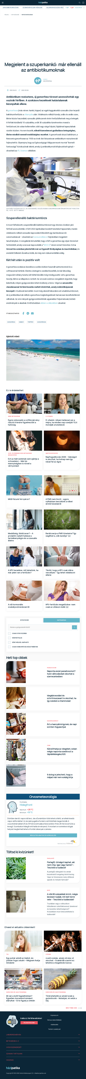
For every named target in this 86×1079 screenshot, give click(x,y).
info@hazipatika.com (40, 1073)
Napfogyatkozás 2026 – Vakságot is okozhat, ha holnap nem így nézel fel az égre (61, 459)
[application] (43, 360)
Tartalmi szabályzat (54, 1029)
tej (7, 954)
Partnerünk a (62, 844)
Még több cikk (71, 1008)
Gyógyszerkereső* (14, 1047)
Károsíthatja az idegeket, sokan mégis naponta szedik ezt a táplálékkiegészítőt (62, 751)
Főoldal (6, 14)
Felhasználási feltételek (54, 1020)
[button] (43, 1035)
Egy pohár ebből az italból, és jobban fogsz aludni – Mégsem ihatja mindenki (23, 960)
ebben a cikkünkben (49, 303)
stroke (48, 954)
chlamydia (28, 114)
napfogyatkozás (52, 453)
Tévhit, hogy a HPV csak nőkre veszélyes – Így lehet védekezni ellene (60, 572)
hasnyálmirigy (52, 721)
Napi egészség (15, 14)
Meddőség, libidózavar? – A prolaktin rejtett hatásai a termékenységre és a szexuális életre (22, 537)
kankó (21, 322)
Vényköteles (17, 638)
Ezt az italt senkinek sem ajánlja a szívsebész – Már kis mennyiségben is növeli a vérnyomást (23, 462)
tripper (30, 322)
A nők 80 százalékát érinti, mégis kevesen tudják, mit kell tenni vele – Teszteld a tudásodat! (62, 897)
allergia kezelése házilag (56, 7)
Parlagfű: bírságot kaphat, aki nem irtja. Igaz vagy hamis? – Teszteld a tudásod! (61, 865)
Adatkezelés (54, 1025)
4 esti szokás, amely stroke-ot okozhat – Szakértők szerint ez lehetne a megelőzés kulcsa (60, 960)
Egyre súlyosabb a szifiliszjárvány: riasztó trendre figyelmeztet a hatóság (24, 422)
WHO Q (47, 245)
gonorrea (11, 322)
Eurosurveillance (40, 237)
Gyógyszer (24, 620)
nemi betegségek (14, 416)
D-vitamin (49, 416)
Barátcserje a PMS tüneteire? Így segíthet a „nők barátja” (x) (61, 534)
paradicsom (51, 667)
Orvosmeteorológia (10, 7)
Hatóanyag (61, 620)
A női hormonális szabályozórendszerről (18, 605)
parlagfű (50, 858)
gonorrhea (41, 322)
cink (48, 745)
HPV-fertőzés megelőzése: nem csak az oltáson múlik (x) (60, 605)
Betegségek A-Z (12, 1041)
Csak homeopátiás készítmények (25, 647)
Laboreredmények (13, 1035)
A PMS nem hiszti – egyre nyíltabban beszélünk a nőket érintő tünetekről (59, 501)
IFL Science (22, 150)
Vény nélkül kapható (20, 642)
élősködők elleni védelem (32, 7)
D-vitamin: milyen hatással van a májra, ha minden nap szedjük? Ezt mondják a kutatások (61, 422)
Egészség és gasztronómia (16, 992)
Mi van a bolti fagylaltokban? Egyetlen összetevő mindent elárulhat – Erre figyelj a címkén (20, 998)
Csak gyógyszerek (19, 633)
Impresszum (54, 1015)
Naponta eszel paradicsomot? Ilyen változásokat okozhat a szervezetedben (61, 674)
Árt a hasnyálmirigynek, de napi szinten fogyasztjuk (62, 725)
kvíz (48, 890)
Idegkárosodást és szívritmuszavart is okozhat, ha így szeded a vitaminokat (61, 698)
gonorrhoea (13, 110)
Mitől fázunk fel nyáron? (19, 499)
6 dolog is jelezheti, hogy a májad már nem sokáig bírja (60, 776)
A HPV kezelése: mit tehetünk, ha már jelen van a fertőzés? (23, 571)
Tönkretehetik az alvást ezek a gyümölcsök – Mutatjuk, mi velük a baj (61, 998)
